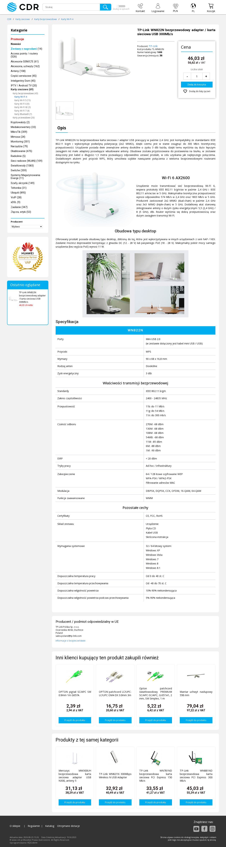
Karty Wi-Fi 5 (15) (22, 100)
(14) (26, 48)
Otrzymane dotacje (68, 826)
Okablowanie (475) (21, 151)
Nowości (16, 44)
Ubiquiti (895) (18, 192)
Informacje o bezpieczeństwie (70, 640)
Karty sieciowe (23, 19)
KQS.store (32, 842)
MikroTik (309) (19, 131)
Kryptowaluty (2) (20, 122)
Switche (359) (19, 170)
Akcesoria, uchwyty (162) (25, 66)
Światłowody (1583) (22, 165)
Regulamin (34, 826)
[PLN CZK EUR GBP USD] (176, 8)
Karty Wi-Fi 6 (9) (21, 103)
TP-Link (153, 46)
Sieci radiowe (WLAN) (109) (26, 160)
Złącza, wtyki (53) (21, 211)
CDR (9, 19)
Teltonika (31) (18, 187)
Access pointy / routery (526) (24, 55)
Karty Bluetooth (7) (23, 114)
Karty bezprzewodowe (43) (25, 93)
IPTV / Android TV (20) (24, 85)
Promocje (17, 39)
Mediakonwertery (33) (23, 127)
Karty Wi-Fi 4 (67, 19)
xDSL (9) (15, 202)
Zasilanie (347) (19, 207)
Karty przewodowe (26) (23, 117)
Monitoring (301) (20, 141)
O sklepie (15, 826)
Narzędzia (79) (19, 146)
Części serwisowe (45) (24, 75)
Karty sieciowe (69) (22, 89)
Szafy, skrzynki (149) (22, 183)
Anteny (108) (18, 71)
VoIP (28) (16, 197)
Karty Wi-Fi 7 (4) (21, 110)
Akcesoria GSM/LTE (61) (25, 61)
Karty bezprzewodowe (45, 19)
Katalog (49, 826)
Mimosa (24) (18, 136)
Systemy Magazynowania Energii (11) (25, 177)
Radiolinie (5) (18, 156)
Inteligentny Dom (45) (23, 80)
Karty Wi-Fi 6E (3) (22, 107)
